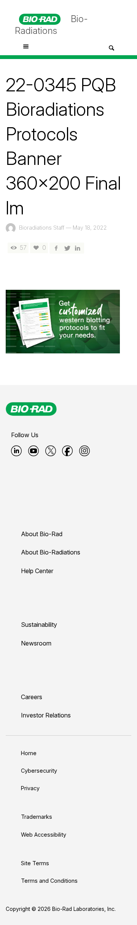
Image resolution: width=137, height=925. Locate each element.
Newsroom (36, 643)
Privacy (30, 788)
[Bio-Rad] (31, 409)
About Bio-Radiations (50, 552)
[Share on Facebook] (56, 247)
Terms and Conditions (49, 880)
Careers (31, 697)
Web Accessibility (43, 834)
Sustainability (39, 624)
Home (29, 753)
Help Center (37, 571)
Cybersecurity (39, 770)
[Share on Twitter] (66, 247)
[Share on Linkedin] (77, 247)
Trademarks (36, 816)
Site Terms (35, 863)
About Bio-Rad (41, 534)
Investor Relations (46, 715)
